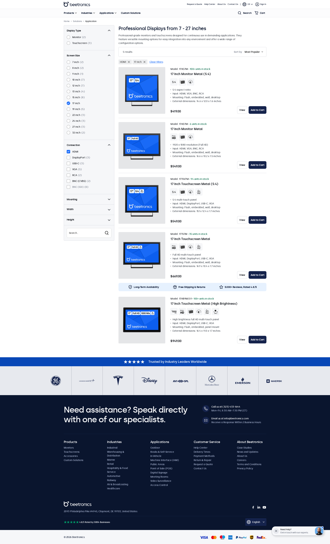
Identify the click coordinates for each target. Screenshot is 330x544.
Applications (106, 13)
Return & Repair (203, 460)
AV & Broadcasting (117, 484)
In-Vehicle (155, 456)
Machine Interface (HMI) (164, 460)
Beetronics (77, 4)
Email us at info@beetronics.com (230, 418)
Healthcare (113, 488)
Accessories (71, 456)
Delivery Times (202, 452)
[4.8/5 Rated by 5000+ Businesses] (71, 522)
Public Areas (157, 464)
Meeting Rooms (159, 477)
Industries (86, 13)
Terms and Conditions (249, 464)
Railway (111, 480)
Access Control (159, 485)
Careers (241, 460)
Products (69, 13)
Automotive (113, 476)
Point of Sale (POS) (161, 468)
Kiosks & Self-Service (162, 452)
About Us (221, 4)
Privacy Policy (245, 468)
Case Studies (244, 447)
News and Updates (247, 452)
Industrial (112, 447)
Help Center (209, 4)
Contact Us (233, 4)
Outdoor (155, 447)
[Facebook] (253, 507)
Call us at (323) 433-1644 (225, 406)
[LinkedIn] (259, 507)
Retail (110, 464)
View (242, 110)
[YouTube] (264, 507)
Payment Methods (204, 456)
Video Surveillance (160, 481)
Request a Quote (194, 4)
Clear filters (156, 62)
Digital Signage (159, 472)
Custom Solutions (130, 13)
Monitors (69, 447)
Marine (111, 460)
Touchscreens (72, 452)
